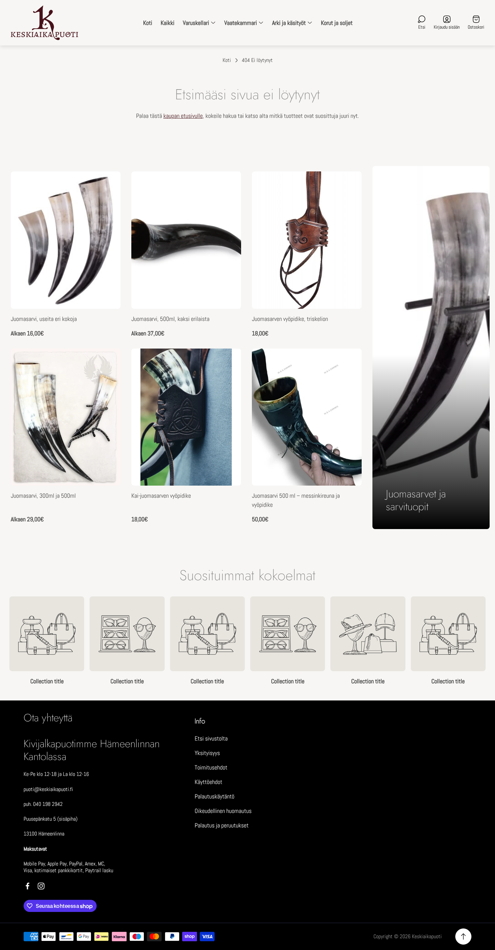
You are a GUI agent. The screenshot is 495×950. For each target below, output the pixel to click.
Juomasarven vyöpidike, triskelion (290, 319)
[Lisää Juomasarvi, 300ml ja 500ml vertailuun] (107, 381)
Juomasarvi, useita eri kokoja (44, 319)
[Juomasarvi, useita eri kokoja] (66, 239)
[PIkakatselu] (107, 185)
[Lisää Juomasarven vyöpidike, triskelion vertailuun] (348, 204)
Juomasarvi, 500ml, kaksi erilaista (170, 319)
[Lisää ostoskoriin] (348, 362)
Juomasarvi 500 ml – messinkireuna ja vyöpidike (296, 500)
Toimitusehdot (211, 767)
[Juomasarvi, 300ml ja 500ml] (66, 417)
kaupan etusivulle (183, 116)
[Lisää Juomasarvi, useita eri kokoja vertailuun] (107, 204)
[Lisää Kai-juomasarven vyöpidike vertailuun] (228, 381)
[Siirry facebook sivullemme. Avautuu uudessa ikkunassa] (28, 886)
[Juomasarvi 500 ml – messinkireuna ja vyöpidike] (307, 417)
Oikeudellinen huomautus (223, 811)
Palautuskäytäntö (214, 796)
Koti (227, 60)
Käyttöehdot (208, 782)
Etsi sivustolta (211, 738)
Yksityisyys (207, 753)
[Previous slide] (9, 641)
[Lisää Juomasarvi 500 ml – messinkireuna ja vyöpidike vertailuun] (348, 381)
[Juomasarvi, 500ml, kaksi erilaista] (186, 239)
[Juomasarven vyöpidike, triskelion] (307, 239)
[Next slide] (485, 641)
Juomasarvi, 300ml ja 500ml (43, 495)
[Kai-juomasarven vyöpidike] (186, 417)
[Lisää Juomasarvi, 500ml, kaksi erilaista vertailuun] (228, 204)
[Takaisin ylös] (463, 936)
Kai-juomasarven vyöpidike (161, 495)
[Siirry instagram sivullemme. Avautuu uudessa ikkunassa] (41, 886)
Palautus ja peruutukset (222, 825)
